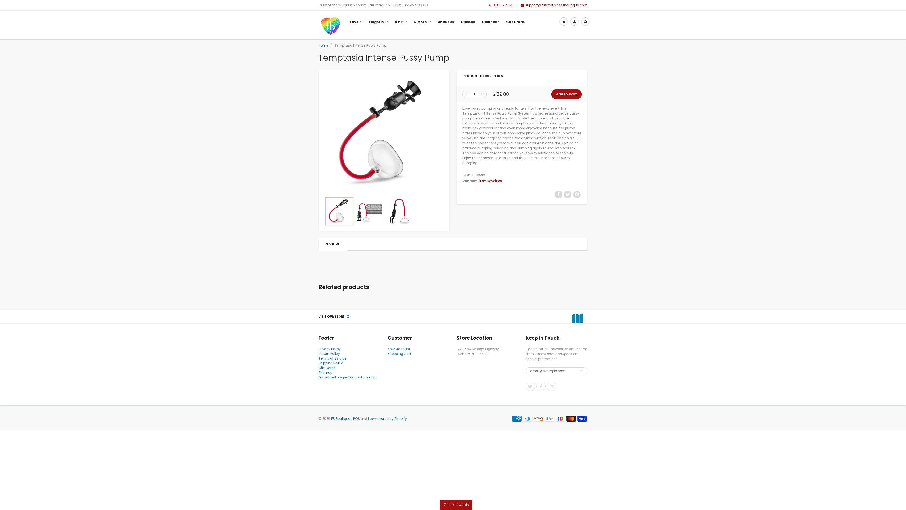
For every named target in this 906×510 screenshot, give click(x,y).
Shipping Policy (331, 363)
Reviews (333, 244)
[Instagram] (551, 386)
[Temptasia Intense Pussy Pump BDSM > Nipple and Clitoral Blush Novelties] (384, 134)
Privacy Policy (330, 349)
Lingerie (376, 22)
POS (356, 418)
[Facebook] (541, 386)
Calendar (490, 22)
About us (446, 22)
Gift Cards (515, 22)
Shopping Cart (399, 353)
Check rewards (456, 505)
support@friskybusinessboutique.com (556, 5)
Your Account (399, 349)
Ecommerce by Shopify (387, 418)
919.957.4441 (503, 5)
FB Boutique (340, 418)
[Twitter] (530, 386)
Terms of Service (333, 358)
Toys (353, 22)
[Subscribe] (581, 370)
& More (420, 22)
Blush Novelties (490, 180)
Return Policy (329, 353)
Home (323, 45)
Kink (399, 22)
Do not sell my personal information (348, 377)
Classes (468, 22)
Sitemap (325, 372)
